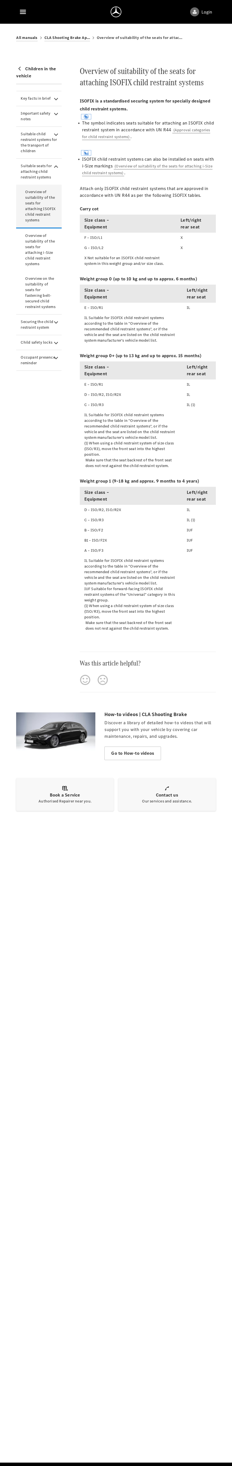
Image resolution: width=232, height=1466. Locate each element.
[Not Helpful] (102, 680)
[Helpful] (85, 680)
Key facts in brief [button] (36, 98)
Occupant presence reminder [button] (38, 360)
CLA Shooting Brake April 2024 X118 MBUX (67, 37)
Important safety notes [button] (35, 116)
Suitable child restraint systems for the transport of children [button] (39, 142)
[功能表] (23, 12)
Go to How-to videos (132, 753)
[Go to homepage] (116, 11)
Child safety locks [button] (36, 342)
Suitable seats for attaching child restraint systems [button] (36, 171)
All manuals (26, 37)
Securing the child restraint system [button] (37, 324)
